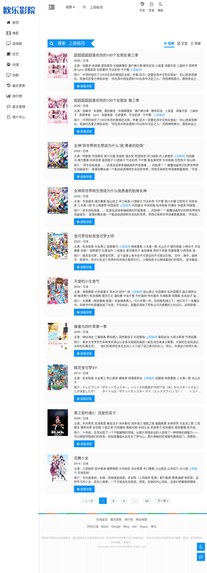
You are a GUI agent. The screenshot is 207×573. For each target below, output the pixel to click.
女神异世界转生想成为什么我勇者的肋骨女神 (110, 190)
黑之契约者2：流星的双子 (95, 412)
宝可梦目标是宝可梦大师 (94, 235)
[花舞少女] (58, 467)
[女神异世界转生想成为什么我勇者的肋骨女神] (58, 200)
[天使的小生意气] (58, 291)
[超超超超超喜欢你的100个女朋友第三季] (58, 64)
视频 (171, 43)
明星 (197, 43)
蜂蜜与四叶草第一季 (90, 326)
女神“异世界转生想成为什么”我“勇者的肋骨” (109, 145)
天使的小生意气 (86, 281)
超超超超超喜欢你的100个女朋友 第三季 (106, 100)
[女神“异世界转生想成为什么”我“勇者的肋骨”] (58, 155)
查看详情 (85, 86)
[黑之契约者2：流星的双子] (58, 422)
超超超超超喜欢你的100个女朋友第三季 (106, 55)
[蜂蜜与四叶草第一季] (58, 336)
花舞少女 (81, 458)
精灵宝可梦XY (85, 367)
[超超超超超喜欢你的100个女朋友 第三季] (58, 110)
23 (147, 501)
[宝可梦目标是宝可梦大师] (58, 245)
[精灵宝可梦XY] (58, 377)
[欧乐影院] (19, 10)
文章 (184, 43)
